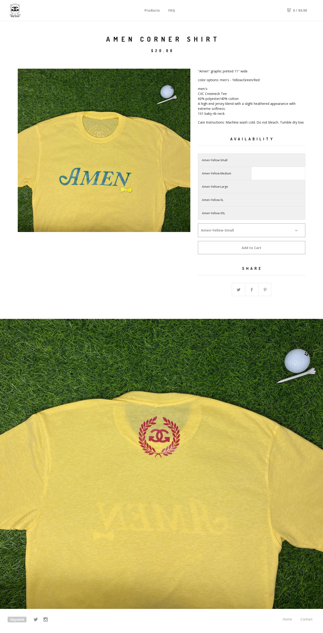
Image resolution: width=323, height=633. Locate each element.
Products (152, 10)
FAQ (171, 10)
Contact (307, 619)
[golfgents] (32, 10)
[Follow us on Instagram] (46, 620)
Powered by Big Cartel (17, 619)
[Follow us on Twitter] (36, 620)
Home (287, 619)
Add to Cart (251, 247)
